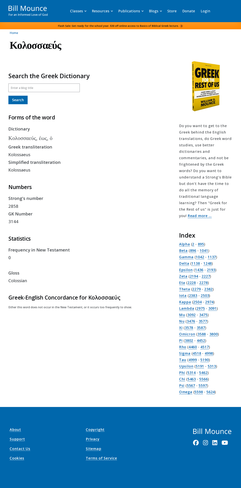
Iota (183, 295)
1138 (195, 263)
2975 (200, 308)
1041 (204, 250)
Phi (182, 372)
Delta (184, 263)
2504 (197, 302)
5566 (203, 379)
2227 (206, 276)
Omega (185, 391)
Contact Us (20, 449)
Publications (129, 11)
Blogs (153, 11)
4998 (209, 353)
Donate (188, 11)
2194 (194, 276)
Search (18, 99)
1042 (200, 257)
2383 (193, 295)
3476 (191, 321)
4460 (193, 346)
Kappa (185, 302)
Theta (184, 289)
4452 (201, 340)
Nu (182, 321)
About (15, 430)
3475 (203, 314)
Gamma (186, 257)
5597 (203, 385)
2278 (203, 282)
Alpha (184, 244)
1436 (199, 269)
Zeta (183, 276)
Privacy (93, 439)
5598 (198, 391)
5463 (191, 379)
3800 (213, 334)
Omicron (187, 334)
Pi (181, 340)
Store (172, 11)
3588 (201, 334)
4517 (204, 346)
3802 (189, 340)
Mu (182, 314)
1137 (212, 257)
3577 (203, 321)
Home (14, 33)
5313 (212, 366)
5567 (191, 385)
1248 (207, 263)
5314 (191, 372)
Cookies (17, 459)
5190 (204, 359)
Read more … (200, 215)
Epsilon (186, 269)
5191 (200, 366)
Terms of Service (101, 459)
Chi (182, 379)
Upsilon (186, 366)
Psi (181, 385)
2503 (205, 295)
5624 (210, 391)
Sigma (185, 353)
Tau (182, 359)
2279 (196, 289)
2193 (211, 269)
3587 (201, 327)
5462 (203, 372)
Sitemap (93, 449)
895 (201, 244)
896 (193, 250)
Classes (76, 11)
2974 (209, 302)
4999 (193, 359)
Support (17, 439)
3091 (212, 308)
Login (205, 11)
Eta (182, 282)
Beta (183, 250)
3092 (191, 314)
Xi (181, 327)
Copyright (95, 430)
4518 (197, 353)
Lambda (186, 308)
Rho (182, 346)
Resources (100, 11)
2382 (208, 289)
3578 (189, 327)
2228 (191, 282)
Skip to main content (9, 6)
